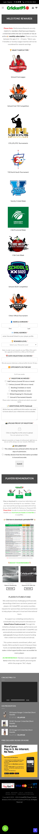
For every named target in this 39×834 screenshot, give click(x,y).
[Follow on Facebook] (14, 2)
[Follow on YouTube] (20, 2)
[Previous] (2, 580)
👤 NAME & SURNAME (20, 322)
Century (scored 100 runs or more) (21, 384)
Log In (21, 792)
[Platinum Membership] (11, 574)
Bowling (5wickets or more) (21, 391)
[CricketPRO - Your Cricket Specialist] (18, 8)
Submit (19, 464)
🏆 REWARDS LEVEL (19, 341)
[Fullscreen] (35, 700)
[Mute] (31, 700)
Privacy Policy (11, 794)
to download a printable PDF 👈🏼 (20, 519)
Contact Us (29, 792)
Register (14, 792)
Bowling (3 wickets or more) (21, 388)
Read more (10, 588)
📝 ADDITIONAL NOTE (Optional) (19, 406)
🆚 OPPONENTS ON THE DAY (19, 367)
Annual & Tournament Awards (21, 397)
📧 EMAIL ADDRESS (19, 333)
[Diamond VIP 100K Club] (28, 574)
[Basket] (33, 7)
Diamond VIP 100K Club (28, 585)
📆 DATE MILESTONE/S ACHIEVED (19, 356)
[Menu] (3, 7)
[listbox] (19, 345)
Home (8, 792)
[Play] (4, 700)
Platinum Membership (10, 585)
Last (29, 328)
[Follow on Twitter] (18, 2)
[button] (19, 692)
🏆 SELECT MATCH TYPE (19, 50)
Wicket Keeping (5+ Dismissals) (21, 394)
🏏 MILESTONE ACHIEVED (19, 378)
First (10, 328)
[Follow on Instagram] (16, 2)
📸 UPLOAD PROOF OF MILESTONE (19, 423)
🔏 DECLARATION (19, 446)
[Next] (36, 580)
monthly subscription (17, 36)
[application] (19, 692)
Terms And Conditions (26, 794)
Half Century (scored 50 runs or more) (20, 381)
